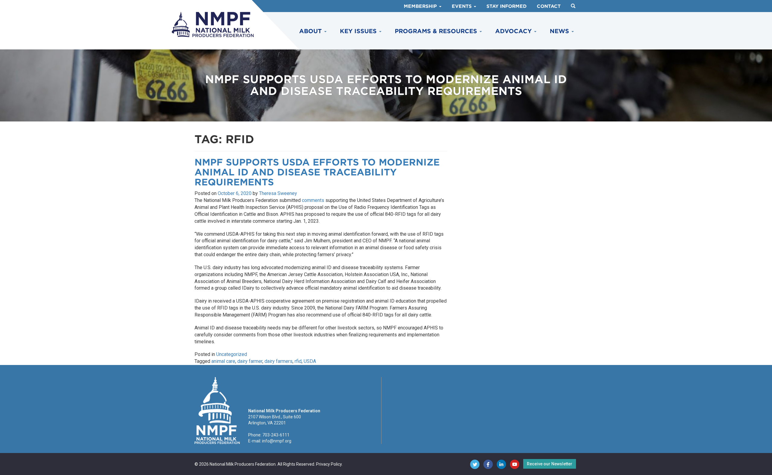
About (311, 31)
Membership (421, 6)
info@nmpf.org (276, 441)
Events (462, 6)
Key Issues (359, 31)
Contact (549, 6)
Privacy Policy (329, 464)
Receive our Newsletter (549, 463)
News (560, 31)
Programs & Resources (437, 31)
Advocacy (514, 31)
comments (313, 200)
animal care (223, 361)
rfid (298, 361)
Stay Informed (506, 6)
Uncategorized (231, 354)
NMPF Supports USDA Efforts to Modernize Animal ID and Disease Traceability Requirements (317, 172)
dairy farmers (278, 361)
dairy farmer (249, 361)
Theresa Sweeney (278, 193)
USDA (310, 361)
